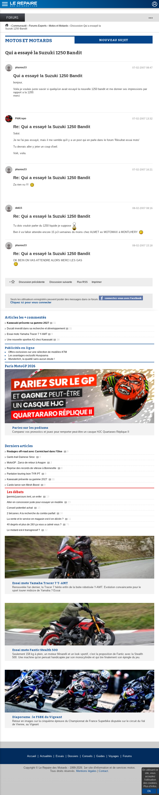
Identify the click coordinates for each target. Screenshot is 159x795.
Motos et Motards (58, 25)
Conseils (87, 756)
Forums (12, 17)
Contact (103, 771)
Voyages (113, 756)
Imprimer (97, 282)
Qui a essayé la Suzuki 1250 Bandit (47, 75)
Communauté (19, 25)
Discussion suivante (60, 282)
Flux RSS (82, 282)
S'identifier (155, 4)
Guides (100, 756)
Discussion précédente (32, 282)
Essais (60, 756)
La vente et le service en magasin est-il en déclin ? (39, 518)
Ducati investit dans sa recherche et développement (39, 328)
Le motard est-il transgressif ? (27, 530)
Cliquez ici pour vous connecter (30, 302)
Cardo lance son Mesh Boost (26, 484)
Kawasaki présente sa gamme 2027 (31, 479)
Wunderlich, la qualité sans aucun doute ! (31, 359)
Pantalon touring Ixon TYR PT (26, 473)
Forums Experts (38, 25)
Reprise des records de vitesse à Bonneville (35, 468)
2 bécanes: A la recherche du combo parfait (35, 513)
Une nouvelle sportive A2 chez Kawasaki (33, 339)
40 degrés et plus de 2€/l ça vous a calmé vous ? (38, 524)
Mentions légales (86, 771)
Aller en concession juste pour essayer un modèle (39, 502)
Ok (149, 791)
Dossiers (73, 756)
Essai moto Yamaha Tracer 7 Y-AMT (30, 334)
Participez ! (142, 490)
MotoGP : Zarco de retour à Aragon (29, 462)
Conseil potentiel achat (23, 507)
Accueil (31, 756)
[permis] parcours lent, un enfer (28, 496)
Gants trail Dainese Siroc (24, 457)
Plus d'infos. (150, 786)
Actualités (46, 756)
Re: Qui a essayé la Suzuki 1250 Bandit (51, 126)
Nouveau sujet (113, 40)
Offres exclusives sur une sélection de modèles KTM (37, 352)
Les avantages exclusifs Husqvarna (28, 355)
